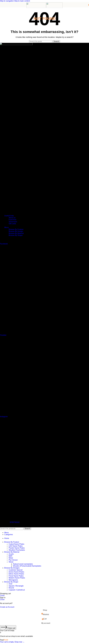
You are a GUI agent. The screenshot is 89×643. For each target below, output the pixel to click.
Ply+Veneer (13, 560)
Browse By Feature (16, 229)
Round (11, 588)
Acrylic (11, 554)
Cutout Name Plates (16, 544)
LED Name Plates (16, 546)
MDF (10, 556)
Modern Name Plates (17, 578)
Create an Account (7, 607)
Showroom (13, 222)
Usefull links (9, 216)
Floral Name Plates (16, 576)
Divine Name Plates (16, 572)
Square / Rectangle (16, 586)
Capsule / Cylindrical (17, 590)
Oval (10, 584)
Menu (6, 227)
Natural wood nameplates (23, 564)
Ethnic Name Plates (16, 574)
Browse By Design (16, 231)
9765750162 (15, 522)
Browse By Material (16, 233)
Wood (11, 562)
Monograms (13, 580)
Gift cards (12, 224)
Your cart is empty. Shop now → (12, 642)
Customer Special (15, 570)
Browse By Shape (16, 235)
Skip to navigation (7, 1)
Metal (11, 558)
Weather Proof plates (17, 550)
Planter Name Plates (17, 548)
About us (12, 218)
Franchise (12, 220)
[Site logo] (36, 7)
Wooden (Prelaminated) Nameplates (27, 566)
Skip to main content (22, 1)
